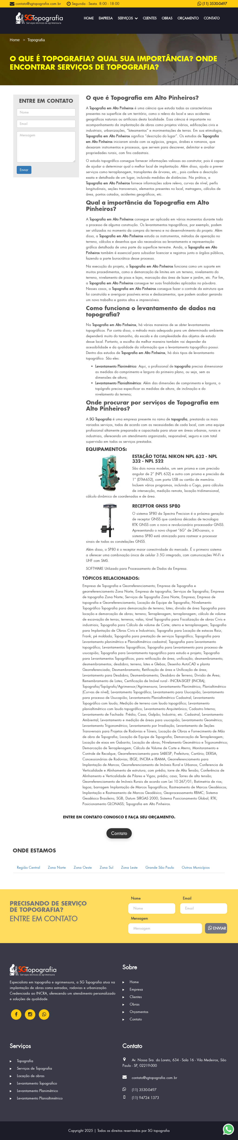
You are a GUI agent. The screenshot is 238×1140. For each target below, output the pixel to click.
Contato (212, 18)
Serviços (126, 18)
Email (187, 898)
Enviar (24, 170)
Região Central (28, 867)
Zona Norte (57, 867)
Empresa (106, 18)
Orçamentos (138, 1012)
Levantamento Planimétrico (37, 1090)
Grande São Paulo (159, 867)
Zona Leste (129, 867)
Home (89, 18)
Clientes (150, 18)
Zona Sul (106, 867)
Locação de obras (30, 1076)
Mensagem (139, 918)
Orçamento (188, 18)
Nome (136, 898)
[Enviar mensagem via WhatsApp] (228, 1129)
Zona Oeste (83, 867)
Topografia (24, 1061)
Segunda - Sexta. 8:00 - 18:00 (95, 3)
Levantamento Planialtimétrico (39, 1098)
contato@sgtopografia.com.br (37, 3)
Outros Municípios (196, 867)
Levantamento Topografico (36, 1083)
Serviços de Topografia (34, 1068)
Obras (167, 18)
